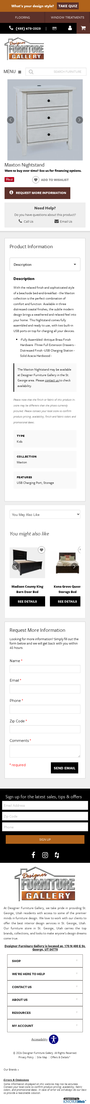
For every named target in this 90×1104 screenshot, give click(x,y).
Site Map (42, 1057)
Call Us (28, 221)
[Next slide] (74, 566)
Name (16, 661)
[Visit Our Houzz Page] (57, 855)
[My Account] (70, 28)
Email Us (65, 221)
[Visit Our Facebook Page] (34, 855)
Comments (20, 740)
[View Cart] (83, 28)
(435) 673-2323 (28, 28)
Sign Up (45, 839)
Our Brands (11, 1069)
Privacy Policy (26, 1057)
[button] (79, 120)
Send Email (64, 768)
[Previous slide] (15, 566)
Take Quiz (67, 5)
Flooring (22, 17)
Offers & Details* (60, 1057)
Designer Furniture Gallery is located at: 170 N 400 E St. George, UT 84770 (45, 948)
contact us (52, 380)
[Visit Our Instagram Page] (45, 855)
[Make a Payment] (55, 28)
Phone (16, 700)
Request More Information (41, 192)
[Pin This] (9, 180)
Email (15, 680)
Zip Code (18, 721)
